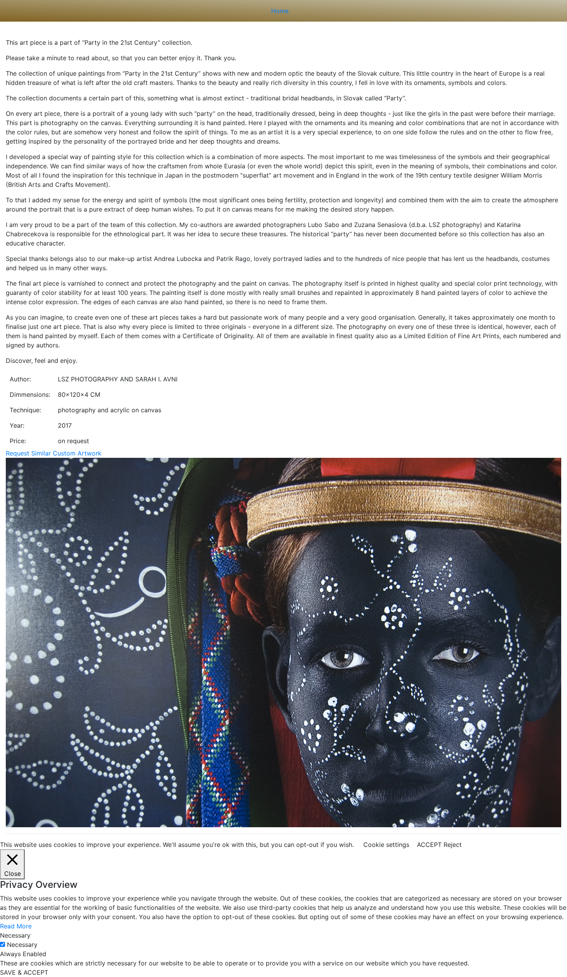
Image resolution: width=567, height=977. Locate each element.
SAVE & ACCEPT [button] (24, 972)
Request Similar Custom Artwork (53, 453)
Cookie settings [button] (386, 844)
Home (280, 11)
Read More (16, 926)
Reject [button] (453, 844)
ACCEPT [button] (429, 844)
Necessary (22, 944)
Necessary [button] (15, 935)
